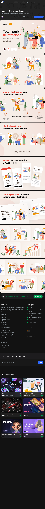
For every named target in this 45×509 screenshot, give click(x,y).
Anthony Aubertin (29, 436)
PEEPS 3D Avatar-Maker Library (8, 434)
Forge (22, 2)
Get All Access (38, 296)
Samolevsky (6, 395)
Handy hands (26, 434)
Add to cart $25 (38, 17)
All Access (13, 2)
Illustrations (11, 395)
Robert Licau (28, 395)
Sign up (35, 2)
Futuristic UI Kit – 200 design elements (9, 414)
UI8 (4, 436)
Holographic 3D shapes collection (8, 393)
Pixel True (27, 415)
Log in (39, 2)
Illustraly (5, 16)
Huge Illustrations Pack (28, 393)
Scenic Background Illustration (30, 414)
